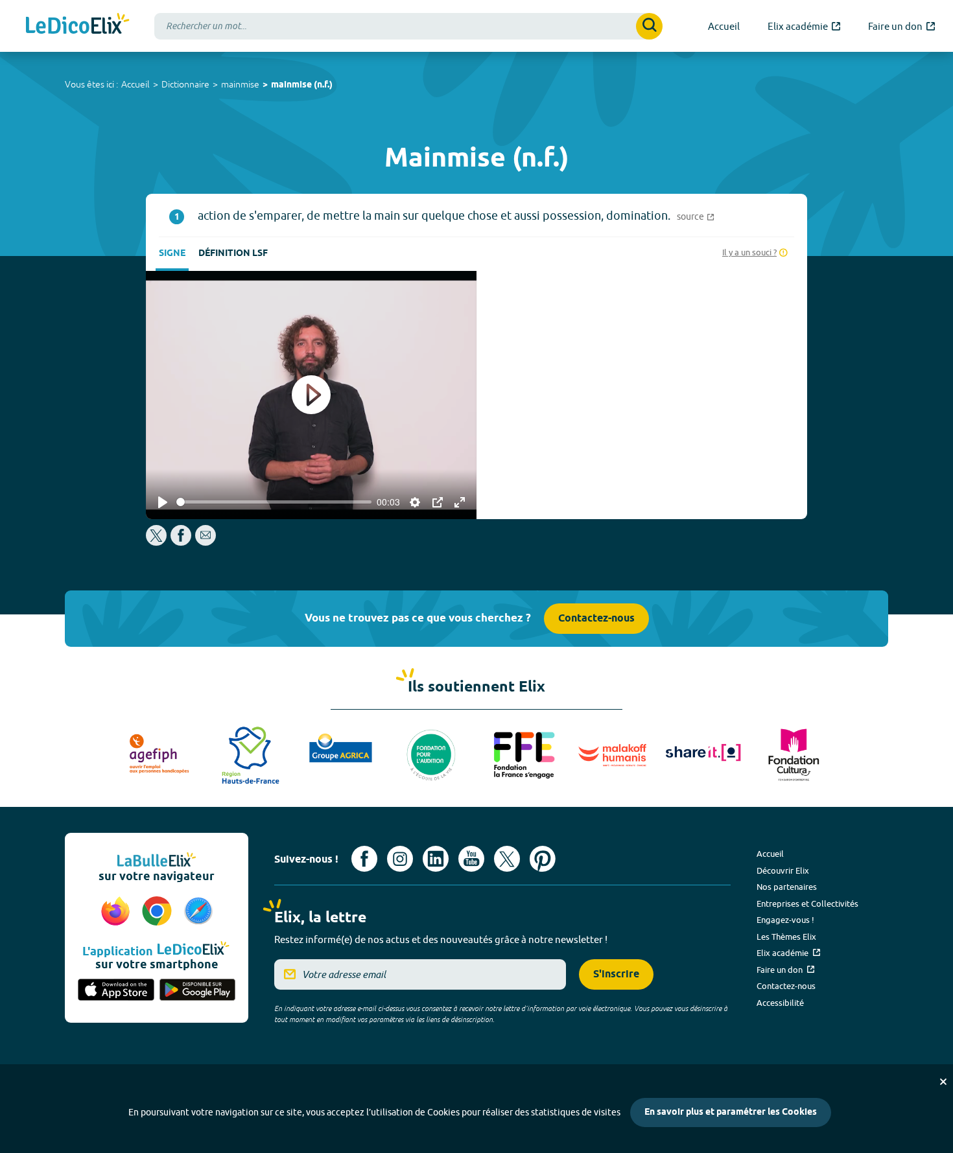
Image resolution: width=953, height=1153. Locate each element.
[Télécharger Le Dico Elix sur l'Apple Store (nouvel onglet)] (116, 991)
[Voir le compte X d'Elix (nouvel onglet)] (507, 859)
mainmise (240, 84)
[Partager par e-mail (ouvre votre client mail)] (205, 542)
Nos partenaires (787, 886)
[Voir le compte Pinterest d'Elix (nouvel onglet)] (543, 859)
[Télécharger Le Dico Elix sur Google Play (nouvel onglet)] (197, 991)
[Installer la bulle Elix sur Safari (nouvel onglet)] (198, 911)
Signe (172, 254)
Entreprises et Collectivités (807, 903)
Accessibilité (780, 1002)
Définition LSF (233, 254)
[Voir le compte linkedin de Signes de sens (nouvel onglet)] (436, 859)
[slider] (273, 502)
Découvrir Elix (783, 870)
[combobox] (408, 26)
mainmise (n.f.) (302, 85)
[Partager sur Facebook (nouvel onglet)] (181, 542)
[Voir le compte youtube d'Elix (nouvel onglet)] (471, 859)
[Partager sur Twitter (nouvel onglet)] (157, 542)
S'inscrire (616, 974)
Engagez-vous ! (785, 919)
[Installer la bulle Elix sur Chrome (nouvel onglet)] (159, 911)
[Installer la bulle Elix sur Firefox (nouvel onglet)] (117, 911)
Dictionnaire (185, 84)
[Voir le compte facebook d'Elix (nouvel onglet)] (364, 859)
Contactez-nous (596, 618)
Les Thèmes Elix (786, 936)
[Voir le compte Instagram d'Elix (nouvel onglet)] (400, 859)
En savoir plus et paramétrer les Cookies (730, 1112)
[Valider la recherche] (649, 26)
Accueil (135, 84)
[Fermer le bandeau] (943, 1081)
